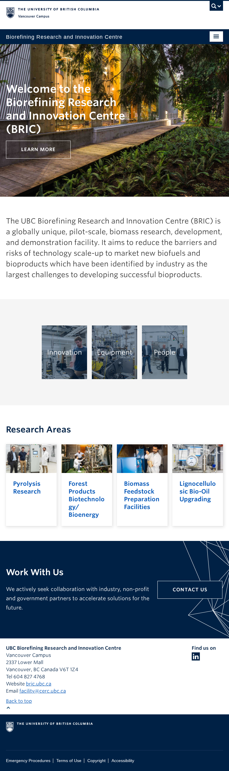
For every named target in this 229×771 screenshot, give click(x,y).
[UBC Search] (216, 7)
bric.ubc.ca (38, 684)
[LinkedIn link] (196, 658)
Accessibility (123, 760)
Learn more (38, 149)
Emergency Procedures (28, 760)
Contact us (190, 589)
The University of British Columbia (98, 12)
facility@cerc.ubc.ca (42, 691)
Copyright (96, 760)
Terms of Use (68, 760)
